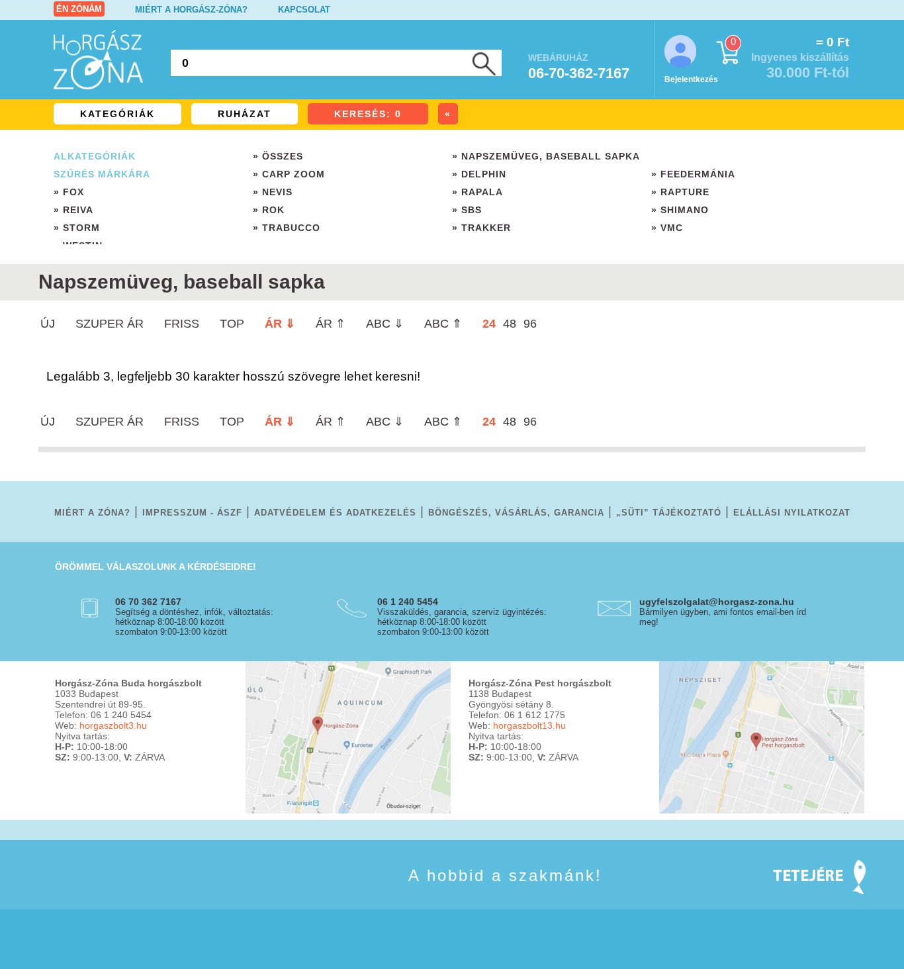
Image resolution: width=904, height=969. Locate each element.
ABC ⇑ (443, 323)
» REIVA (73, 210)
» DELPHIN (479, 174)
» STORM (77, 227)
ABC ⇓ (385, 323)
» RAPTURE (680, 192)
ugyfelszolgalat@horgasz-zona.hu (716, 601)
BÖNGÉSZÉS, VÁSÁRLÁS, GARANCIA (516, 513)
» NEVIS (273, 192)
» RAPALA (477, 192)
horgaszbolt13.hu (529, 725)
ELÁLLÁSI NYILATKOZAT (791, 513)
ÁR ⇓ (280, 323)
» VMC (667, 227)
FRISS (181, 323)
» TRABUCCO (286, 227)
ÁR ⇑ (330, 323)
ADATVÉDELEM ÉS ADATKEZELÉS (335, 513)
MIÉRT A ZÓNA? (92, 513)
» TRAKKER (481, 227)
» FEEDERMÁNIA (693, 174)
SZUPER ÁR (109, 323)
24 (489, 323)
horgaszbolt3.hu (113, 725)
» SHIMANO (680, 210)
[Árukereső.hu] (88, 894)
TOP (232, 323)
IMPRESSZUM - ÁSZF (192, 513)
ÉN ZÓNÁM (79, 9)
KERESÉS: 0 (368, 114)
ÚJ (47, 323)
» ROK (269, 210)
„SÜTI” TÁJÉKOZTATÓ (668, 513)
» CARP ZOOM (289, 174)
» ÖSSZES (278, 156)
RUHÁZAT (244, 114)
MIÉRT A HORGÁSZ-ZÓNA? (191, 10)
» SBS (467, 210)
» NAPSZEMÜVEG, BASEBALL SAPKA (546, 156)
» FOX (69, 192)
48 (509, 323)
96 (530, 323)
